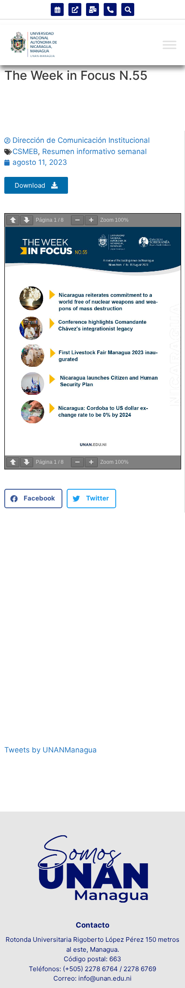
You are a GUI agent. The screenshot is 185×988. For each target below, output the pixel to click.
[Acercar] (91, 220)
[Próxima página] (26, 220)
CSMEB (25, 151)
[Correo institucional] (92, 9)
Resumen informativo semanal (94, 151)
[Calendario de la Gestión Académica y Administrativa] (57, 9)
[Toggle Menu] (169, 45)
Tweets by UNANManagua (50, 750)
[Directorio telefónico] (110, 9)
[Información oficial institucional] (74, 9)
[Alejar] (77, 220)
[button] (33, 498)
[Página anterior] (12, 220)
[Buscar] (127, 9)
